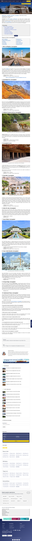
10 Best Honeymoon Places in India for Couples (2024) (12, 455)
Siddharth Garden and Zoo (6, 40)
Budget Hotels (23, 1)
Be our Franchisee (11, 525)
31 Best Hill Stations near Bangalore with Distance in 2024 (12, 463)
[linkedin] (6, 447)
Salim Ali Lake (18, 41)
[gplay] (4, 536)
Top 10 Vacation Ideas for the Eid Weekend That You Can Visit (13, 402)
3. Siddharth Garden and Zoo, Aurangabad (10, 29)
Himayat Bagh (4, 44)
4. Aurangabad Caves (7, 30)
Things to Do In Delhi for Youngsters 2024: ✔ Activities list (6, 476)
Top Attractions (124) (6, 498)
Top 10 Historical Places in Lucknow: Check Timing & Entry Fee (19, 483)
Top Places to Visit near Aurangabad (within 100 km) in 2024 (13, 370)
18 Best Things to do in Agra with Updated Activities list (12, 473)
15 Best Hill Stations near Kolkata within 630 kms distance (6, 466)
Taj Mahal (7, 68)
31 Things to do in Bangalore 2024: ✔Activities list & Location (12, 476)
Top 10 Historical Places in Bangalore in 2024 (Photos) (6, 483)
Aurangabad (17, 15)
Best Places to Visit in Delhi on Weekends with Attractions (13, 410)
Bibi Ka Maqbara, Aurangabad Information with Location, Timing (13, 381)
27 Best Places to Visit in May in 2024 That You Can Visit (26, 453)
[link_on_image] (4, 369)
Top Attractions (10, 1)
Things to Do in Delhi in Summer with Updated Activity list (19, 473)
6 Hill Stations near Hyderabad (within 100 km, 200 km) (26, 463)
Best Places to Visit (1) (6, 503)
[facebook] (3, 447)
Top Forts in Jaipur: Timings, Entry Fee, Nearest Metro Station (12, 483)
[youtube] (19, 539)
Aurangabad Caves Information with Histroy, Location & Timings (13, 384)
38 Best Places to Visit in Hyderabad (19, 453)
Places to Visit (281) (11, 496)
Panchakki (4, 41)
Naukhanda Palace (19, 44)
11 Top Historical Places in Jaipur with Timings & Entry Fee (26, 483)
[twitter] (5, 447)
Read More (16, 35)
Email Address (5, 423)
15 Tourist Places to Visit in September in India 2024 (6, 453)
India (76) (21, 498)
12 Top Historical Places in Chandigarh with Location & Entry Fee (6, 486)
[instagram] (17, 539)
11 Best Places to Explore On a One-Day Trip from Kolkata (13, 391)
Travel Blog (6, 1)
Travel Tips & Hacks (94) (14, 498)
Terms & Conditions (22, 525)
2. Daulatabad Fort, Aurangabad (8, 28)
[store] (9, 536)
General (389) (4, 496)
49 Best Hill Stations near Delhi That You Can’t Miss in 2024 (6, 463)
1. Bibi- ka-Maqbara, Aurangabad (9, 27)
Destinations (17, 1)
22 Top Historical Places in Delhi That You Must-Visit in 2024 (12, 486)
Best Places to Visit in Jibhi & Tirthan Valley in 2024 (19, 455)
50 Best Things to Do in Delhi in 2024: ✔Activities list (6, 473)
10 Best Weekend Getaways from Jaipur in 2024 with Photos (13, 399)
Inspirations (13, 1)
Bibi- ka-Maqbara (5, 39)
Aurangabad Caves (19, 40)
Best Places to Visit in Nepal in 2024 (26, 455)
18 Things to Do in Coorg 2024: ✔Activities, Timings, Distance (26, 473)
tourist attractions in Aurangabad (16, 301)
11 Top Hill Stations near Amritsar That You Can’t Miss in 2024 (12, 466)
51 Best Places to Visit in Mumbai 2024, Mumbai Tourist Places (6, 455)
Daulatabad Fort (18, 39)
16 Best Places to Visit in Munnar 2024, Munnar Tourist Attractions (19, 463)
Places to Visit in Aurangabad (7, 26)
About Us (3, 525)
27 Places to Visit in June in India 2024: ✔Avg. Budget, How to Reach (12, 453)
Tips (20, 1)
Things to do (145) (19, 496)
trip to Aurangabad (8, 21)
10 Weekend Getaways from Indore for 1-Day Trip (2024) (13, 407)
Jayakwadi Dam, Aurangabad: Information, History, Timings (13, 373)
